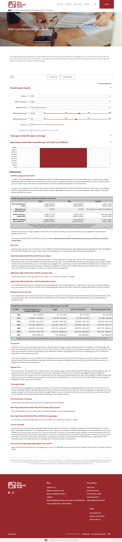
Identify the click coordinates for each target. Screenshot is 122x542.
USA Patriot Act (95, 513)
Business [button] (68, 4)
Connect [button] (87, 4)
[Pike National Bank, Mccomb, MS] (17, 4)
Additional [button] (78, 4)
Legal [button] (91, 508)
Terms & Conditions (97, 516)
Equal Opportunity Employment (59, 503)
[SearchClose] (95, 4)
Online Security (93, 497)
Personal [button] (60, 4)
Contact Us (51, 487)
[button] (61, 88)
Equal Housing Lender (99, 534)
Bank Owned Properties (96, 500)
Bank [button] (49, 483)
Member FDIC (86, 534)
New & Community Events (56, 494)
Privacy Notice (95, 519)
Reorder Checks (93, 490)
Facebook (9, 493)
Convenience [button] (92, 483)
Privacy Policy (12, 534)
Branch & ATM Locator (55, 490)
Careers (50, 497)
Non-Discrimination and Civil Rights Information (66, 500)
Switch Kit (91, 487)
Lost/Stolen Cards (94, 494)
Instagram (13, 493)
